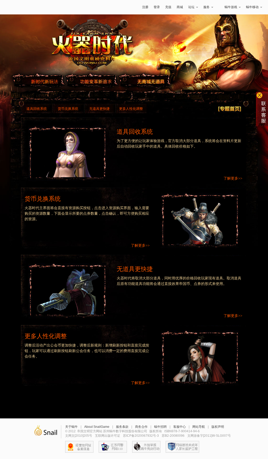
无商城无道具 (150, 81)
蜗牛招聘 (160, 427)
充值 (168, 7)
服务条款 (122, 427)
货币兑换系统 (68, 109)
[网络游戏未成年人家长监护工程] (182, 447)
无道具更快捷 (99, 109)
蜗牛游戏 (17, 7)
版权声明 (217, 427)
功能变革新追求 (96, 81)
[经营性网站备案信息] (79, 447)
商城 (180, 7)
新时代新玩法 (44, 81)
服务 (206, 7)
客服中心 (179, 427)
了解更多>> (233, 178)
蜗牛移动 (252, 7)
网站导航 (198, 427)
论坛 (191, 7)
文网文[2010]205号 (78, 436)
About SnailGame (96, 427)
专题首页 (229, 109)
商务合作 (141, 427)
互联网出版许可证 (107, 436)
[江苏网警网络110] (113, 447)
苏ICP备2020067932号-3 (141, 436)
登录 (157, 7)
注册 (145, 7)
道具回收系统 (36, 109)
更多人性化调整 (131, 109)
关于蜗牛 (71, 427)
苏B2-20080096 (173, 436)
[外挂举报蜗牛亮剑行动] (146, 447)
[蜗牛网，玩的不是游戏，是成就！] (45, 431)
